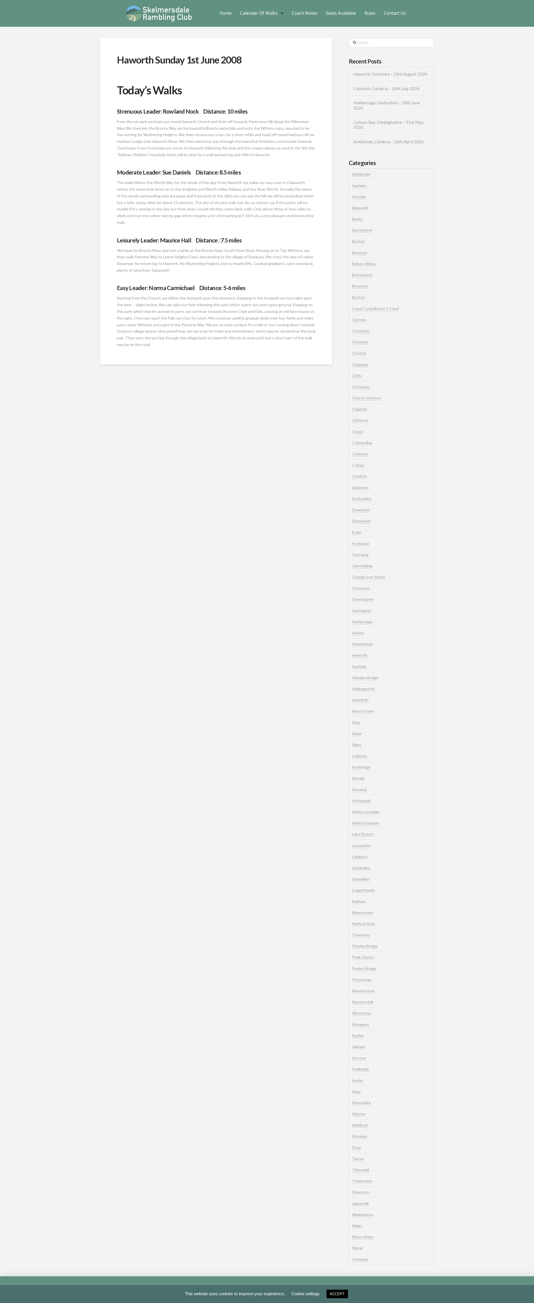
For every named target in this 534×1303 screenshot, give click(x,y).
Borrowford (362, 275)
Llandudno (361, 867)
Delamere (360, 487)
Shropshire (361, 1102)
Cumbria (359, 476)
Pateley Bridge (365, 946)
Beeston (359, 252)
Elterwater (361, 521)
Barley (357, 219)
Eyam (356, 532)
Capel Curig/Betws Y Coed (375, 308)
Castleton (361, 330)
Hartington (361, 610)
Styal (356, 1147)
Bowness (360, 286)
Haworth (359, 655)
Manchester (362, 912)
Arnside (359, 196)
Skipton (358, 1113)
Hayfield (359, 666)
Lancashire (361, 845)
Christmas (361, 386)
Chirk (356, 375)
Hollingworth (363, 688)
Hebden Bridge (365, 677)
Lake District (363, 834)
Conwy (358, 465)
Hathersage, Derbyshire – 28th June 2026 (386, 105)
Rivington (360, 1024)
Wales (357, 1225)
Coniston (360, 453)
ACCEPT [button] (337, 1294)
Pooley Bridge (364, 968)
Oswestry (361, 935)
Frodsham (360, 543)
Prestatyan (362, 979)
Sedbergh (360, 1069)
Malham (358, 901)
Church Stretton (366, 398)
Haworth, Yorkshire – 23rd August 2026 (390, 74)
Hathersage (362, 621)
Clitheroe (360, 420)
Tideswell (360, 1169)
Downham (361, 509)
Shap (356, 1091)
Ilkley (356, 744)
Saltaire (358, 1046)
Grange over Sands (368, 577)
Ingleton (359, 756)
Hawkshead (362, 644)
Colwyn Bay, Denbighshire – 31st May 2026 (388, 125)
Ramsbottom (363, 990)
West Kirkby (363, 1237)
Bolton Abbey (364, 263)
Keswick (359, 789)
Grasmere (360, 588)
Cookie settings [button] (305, 1293)
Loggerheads (363, 890)
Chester (359, 353)
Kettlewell (361, 800)
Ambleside (361, 174)
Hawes (358, 632)
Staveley (359, 1136)
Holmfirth (360, 700)
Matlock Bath (363, 923)
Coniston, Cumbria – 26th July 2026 (386, 88)
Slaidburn (360, 1125)
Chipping (360, 364)
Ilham (357, 733)
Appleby (359, 185)
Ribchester (361, 1013)
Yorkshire (360, 1259)
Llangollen (361, 879)
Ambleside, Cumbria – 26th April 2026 (388, 141)
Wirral (357, 1248)
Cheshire (360, 342)
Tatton (358, 1158)
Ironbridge (361, 767)
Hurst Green (363, 711)
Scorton (359, 1058)
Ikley (356, 722)
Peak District (363, 957)
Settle (357, 1080)
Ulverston (360, 1192)
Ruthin (358, 1035)
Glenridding (362, 565)
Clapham (359, 409)
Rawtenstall (362, 1002)
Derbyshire (361, 498)
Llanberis (360, 856)
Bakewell (360, 207)
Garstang (360, 554)
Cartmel (359, 319)
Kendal (358, 778)
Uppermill (360, 1203)
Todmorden (362, 1181)
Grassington (363, 599)
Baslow (358, 241)
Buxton (358, 297)
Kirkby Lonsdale (366, 811)
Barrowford (362, 230)
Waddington (363, 1214)
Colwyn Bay (362, 442)
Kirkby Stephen (365, 823)
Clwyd (357, 431)
